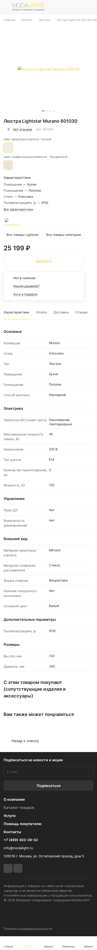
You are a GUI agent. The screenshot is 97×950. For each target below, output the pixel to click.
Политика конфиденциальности (28, 929)
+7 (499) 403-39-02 (21, 840)
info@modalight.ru (18, 848)
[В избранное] (71, 129)
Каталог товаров (19, 807)
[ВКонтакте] (8, 868)
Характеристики (16, 312)
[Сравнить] (80, 129)
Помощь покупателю (23, 823)
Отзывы (81, 312)
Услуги (10, 815)
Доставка (61, 312)
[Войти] (80, 7)
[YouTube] (18, 868)
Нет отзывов (22, 129)
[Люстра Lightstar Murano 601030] (48, 69)
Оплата (41, 312)
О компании (14, 799)
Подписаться (48, 785)
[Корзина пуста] (90, 7)
